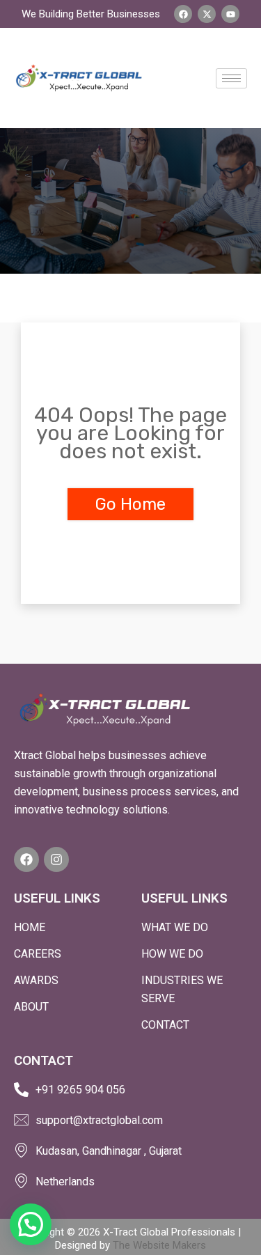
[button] (31, 1224)
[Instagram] (56, 859)
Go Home (130, 504)
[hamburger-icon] (231, 78)
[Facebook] (26, 859)
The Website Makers (159, 1245)
